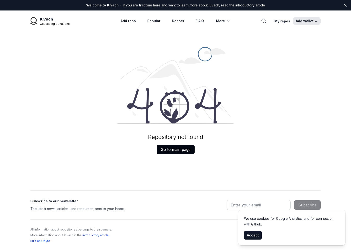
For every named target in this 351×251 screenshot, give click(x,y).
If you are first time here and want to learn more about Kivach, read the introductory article (175, 5)
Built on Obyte (40, 241)
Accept (253, 235)
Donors (178, 21)
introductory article (95, 235)
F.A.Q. (200, 21)
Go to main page (176, 149)
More (220, 21)
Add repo (128, 21)
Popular (153, 21)
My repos (282, 21)
